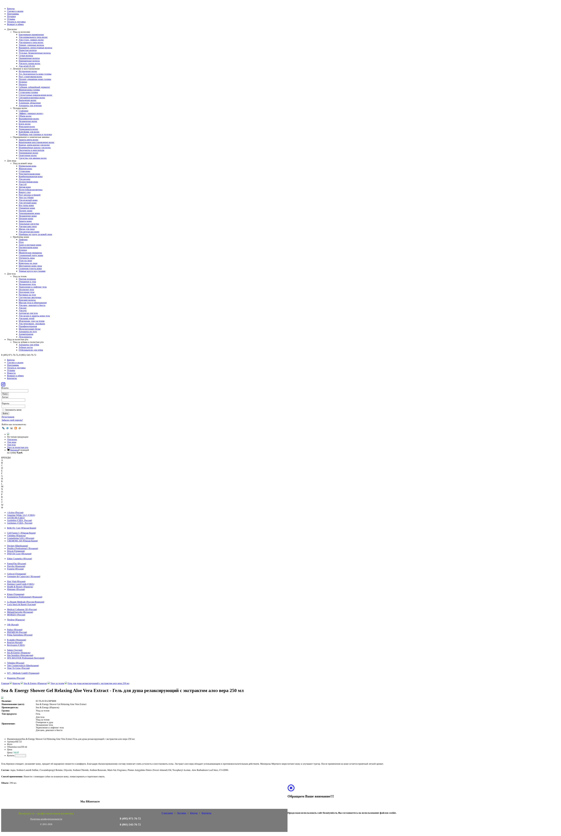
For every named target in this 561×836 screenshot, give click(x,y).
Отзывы (11, 19)
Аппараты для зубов (29, 344)
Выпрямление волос (29, 118)
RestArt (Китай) (14, 642)
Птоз (21, 242)
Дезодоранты (25, 337)
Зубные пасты (26, 347)
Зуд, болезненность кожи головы (35, 74)
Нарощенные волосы (29, 61)
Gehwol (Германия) (16, 574)
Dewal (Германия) (16, 551)
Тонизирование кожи (29, 213)
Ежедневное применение (31, 34)
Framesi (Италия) (15, 569)
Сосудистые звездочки (30, 297)
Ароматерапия (26, 334)
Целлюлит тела (26, 289)
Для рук (23, 310)
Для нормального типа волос (33, 37)
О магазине (167, 813)
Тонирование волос (28, 153)
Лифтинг (23, 239)
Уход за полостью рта (17, 447)
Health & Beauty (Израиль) (20, 586)
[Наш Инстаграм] (3, 385)
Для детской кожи (28, 203)
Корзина (14, 450)
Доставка (181, 813)
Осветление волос (28, 155)
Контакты (12, 378)
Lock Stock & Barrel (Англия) (21, 604)
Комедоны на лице (28, 263)
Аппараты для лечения (30, 105)
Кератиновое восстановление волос (36, 142)
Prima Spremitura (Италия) (19, 635)
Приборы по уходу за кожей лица (35, 234)
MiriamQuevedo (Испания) (20, 612)
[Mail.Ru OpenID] (7, 428)
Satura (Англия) (14, 650)
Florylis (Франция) (16, 566)
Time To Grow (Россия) (18, 668)
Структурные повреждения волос (35, 95)
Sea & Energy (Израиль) (18, 652)
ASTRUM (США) (16, 517)
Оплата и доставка (16, 21)
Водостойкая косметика (30, 189)
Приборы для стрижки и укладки (35, 134)
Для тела (11, 444)
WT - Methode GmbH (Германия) (23, 673)
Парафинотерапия (28, 326)
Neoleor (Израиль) (16, 619)
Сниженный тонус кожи (31, 255)
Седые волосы (26, 55)
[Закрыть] (291, 790)
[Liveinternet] (11, 428)
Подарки (11, 16)
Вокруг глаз (25, 192)
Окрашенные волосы (29, 58)
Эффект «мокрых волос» (31, 113)
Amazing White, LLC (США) (21, 515)
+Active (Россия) (15, 512)
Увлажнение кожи (28, 216)
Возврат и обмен (15, 24)
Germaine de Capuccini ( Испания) (23, 576)
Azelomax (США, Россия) (19, 523)
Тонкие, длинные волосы (31, 45)
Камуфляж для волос (29, 132)
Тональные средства (29, 224)
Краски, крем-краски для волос (34, 145)
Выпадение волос (27, 100)
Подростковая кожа (28, 181)
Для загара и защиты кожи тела (34, 316)
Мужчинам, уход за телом (31, 321)
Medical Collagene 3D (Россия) (22, 609)
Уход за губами (26, 197)
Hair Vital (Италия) (16, 581)
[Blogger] (15, 428)
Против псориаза (27, 279)
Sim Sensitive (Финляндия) (20, 655)
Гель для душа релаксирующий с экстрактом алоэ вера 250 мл (98, 683)
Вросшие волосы (27, 300)
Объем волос (25, 116)
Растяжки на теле (27, 295)
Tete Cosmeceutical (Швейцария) (23, 665)
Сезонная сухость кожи (30, 268)
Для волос (12, 439)
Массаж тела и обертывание (33, 302)
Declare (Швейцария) (17, 546)
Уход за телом (57, 683)
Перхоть (23, 84)
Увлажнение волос (28, 121)
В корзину (20, 756)
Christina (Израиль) (16, 535)
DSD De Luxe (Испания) (19, 553)
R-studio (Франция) (16, 640)
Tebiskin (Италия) (15, 663)
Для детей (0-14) (27, 66)
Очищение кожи (27, 208)
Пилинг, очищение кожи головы (35, 79)
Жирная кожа (25, 168)
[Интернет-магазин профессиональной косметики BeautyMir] (8, 434)
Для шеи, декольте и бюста (32, 305)
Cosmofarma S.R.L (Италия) (20, 538)
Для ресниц (24, 179)
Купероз (23, 250)
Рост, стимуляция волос (30, 76)
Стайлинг (23, 111)
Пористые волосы (28, 50)
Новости (11, 373)
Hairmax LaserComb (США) (20, 584)
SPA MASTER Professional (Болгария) (25, 658)
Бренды (11, 8)
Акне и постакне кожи (30, 245)
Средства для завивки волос (33, 158)
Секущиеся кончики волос (32, 97)
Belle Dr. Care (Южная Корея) (21, 528)
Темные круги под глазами (32, 271)
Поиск (5, 394)
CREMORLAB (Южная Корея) (22, 541)
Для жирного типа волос (31, 42)
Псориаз (23, 82)
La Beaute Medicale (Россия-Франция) (25, 602)
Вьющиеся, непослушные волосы (35, 47)
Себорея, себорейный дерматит (34, 87)
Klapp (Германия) (15, 594)
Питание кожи (26, 218)
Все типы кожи (26, 205)
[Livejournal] (3, 428)
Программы (13, 14)
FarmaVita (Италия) (16, 563)
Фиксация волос (27, 126)
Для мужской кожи (28, 200)
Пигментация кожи (28, 247)
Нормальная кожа (27, 166)
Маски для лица (27, 229)
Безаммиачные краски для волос (35, 147)
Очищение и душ (27, 281)
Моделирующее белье (29, 329)
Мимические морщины (30, 252)
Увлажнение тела (27, 284)
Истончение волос (28, 71)
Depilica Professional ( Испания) (22, 548)
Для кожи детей (26, 318)
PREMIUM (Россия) (17, 632)
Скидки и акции (15, 11)
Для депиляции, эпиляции (32, 323)
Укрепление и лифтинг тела (33, 287)
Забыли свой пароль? (12, 420)
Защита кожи (25, 221)
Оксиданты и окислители (31, 150)
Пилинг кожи (25, 210)
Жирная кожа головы (29, 89)
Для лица (11, 442)
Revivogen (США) (16, 645)
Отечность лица (27, 258)
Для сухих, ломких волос (31, 40)
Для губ (22, 184)
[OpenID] (19, 428)
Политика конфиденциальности (46, 819)
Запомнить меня (13, 410)
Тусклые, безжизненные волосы (35, 53)
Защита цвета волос (28, 139)
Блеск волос (25, 124)
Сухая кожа (24, 171)
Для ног (23, 308)
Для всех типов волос (29, 63)
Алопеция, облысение (30, 103)
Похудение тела (26, 292)
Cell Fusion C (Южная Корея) (21, 533)
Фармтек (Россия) (16, 678)
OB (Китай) (13, 624)
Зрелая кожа (25, 187)
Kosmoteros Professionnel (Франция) (24, 597)
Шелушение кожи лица (30, 266)
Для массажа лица (28, 226)
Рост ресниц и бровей (29, 195)
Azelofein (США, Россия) (19, 520)
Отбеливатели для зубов (31, 350)
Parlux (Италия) (14, 629)
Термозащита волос (28, 129)
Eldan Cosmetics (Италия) (19, 558)
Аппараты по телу (28, 331)
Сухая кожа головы (28, 92)
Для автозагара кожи (29, 231)
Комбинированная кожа (31, 176)
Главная (5, 683)
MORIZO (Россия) (16, 614)
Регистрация (8, 417)
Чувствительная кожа (29, 174)
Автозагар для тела (28, 313)
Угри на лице (25, 260)
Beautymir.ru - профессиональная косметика (46, 813)
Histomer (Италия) (16, 589)
